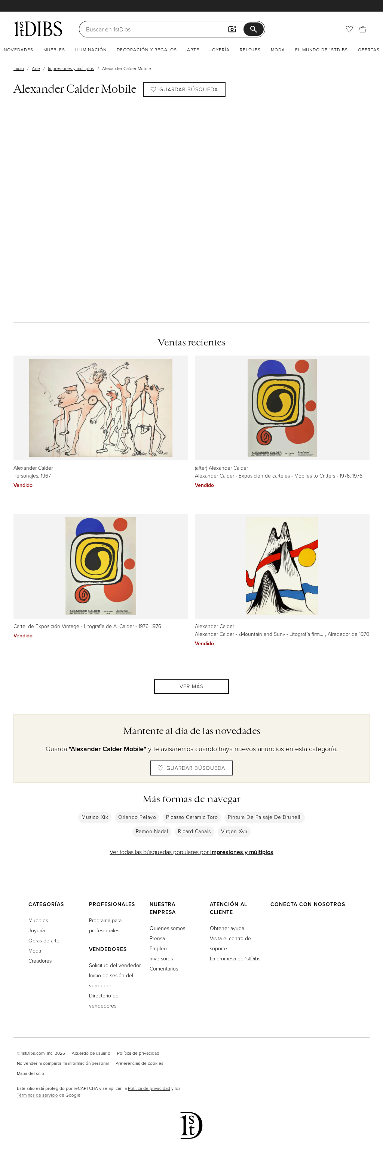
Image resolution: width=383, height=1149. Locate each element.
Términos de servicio (37, 1095)
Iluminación (91, 49)
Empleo (158, 948)
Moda (278, 49)
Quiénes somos (167, 928)
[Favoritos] (349, 29)
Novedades (18, 49)
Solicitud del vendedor (115, 965)
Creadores (40, 960)
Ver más (191, 686)
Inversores (161, 958)
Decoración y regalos (147, 49)
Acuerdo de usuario (91, 1053)
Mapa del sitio (30, 1073)
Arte (193, 49)
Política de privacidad (138, 1053)
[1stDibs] (37, 28)
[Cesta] (362, 29)
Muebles (54, 49)
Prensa (157, 938)
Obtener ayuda (227, 928)
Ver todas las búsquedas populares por (191, 852)
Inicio (18, 68)
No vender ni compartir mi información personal (63, 1063)
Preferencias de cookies (139, 1063)
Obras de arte (43, 940)
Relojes (250, 49)
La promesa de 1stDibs (235, 958)
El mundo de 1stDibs (321, 49)
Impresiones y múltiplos (71, 68)
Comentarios (164, 968)
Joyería (219, 49)
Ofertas (369, 49)
